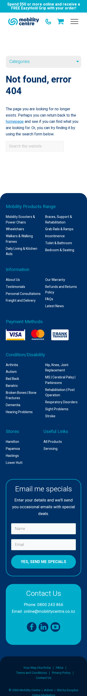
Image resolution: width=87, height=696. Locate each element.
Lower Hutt (14, 462)
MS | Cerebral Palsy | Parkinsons (60, 380)
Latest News (54, 306)
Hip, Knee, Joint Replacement (56, 367)
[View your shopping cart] (61, 21)
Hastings (12, 455)
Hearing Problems (19, 412)
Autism (11, 371)
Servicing (51, 448)
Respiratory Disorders (61, 402)
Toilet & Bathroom (58, 243)
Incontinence (55, 236)
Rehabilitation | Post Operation (60, 392)
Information (17, 269)
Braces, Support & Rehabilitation (58, 219)
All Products (53, 441)
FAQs (49, 299)
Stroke (50, 416)
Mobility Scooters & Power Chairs (20, 219)
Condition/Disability (25, 354)
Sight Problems (56, 409)
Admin (48, 690)
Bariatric (12, 385)
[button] (74, 21)
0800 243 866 (50, 605)
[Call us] (48, 21)
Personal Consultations (23, 293)
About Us (13, 279)
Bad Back (12, 378)
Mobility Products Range (31, 206)
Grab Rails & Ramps (59, 229)
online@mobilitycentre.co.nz (49, 611)
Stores (12, 431)
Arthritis (12, 365)
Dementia (13, 405)
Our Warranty (55, 279)
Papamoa (13, 448)
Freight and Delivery (21, 300)
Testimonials (15, 286)
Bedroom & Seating (59, 250)
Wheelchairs (15, 229)
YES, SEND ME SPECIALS (43, 561)
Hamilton (12, 441)
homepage (15, 122)
